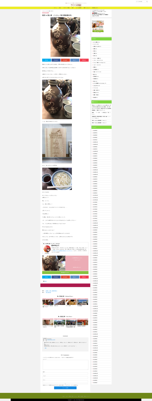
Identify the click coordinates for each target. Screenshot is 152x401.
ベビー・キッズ (96, 64)
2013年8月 (95, 315)
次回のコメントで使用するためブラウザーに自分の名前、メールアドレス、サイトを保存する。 (60, 385)
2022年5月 (95, 135)
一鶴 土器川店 (48, 292)
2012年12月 (95, 334)
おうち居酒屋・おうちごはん (99, 83)
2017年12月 (95, 195)
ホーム (55, 7)
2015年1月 (95, 276)
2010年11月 (95, 375)
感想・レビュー (87, 7)
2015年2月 (95, 273)
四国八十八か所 (96, 46)
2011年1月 (95, 371)
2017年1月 (95, 220)
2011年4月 (95, 364)
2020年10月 (95, 144)
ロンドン (95, 44)
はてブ (75, 60)
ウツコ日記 (76, 5)
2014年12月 (95, 278)
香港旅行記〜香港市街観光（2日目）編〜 (99, 116)
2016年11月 (95, 225)
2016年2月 (95, 246)
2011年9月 (95, 352)
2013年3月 (95, 327)
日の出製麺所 (79, 305)
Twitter (47, 60)
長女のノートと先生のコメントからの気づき (100, 105)
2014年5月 (95, 294)
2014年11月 (95, 280)
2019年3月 (95, 162)
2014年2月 (95, 301)
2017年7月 (95, 206)
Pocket (84, 60)
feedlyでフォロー (66, 272)
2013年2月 (95, 329)
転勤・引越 (96, 94)
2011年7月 (95, 357)
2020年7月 (95, 149)
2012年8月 (95, 341)
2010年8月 (95, 382)
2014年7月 (95, 290)
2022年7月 (95, 132)
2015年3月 (95, 271)
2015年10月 (95, 255)
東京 (94, 51)
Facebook (56, 60)
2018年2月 (95, 190)
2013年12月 (95, 306)
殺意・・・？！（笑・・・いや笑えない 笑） (100, 112)
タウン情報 (95, 42)
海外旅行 (95, 78)
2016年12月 (95, 223)
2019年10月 (95, 151)
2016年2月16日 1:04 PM (51, 339)
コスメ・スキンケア (97, 60)
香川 (46, 281)
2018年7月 (95, 179)
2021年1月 (95, 139)
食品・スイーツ (96, 71)
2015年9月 (95, 257)
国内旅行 (95, 76)
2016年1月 (95, 248)
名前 (44, 371)
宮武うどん (56, 305)
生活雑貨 (95, 69)
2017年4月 (95, 213)
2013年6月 (95, 320)
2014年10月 (95, 283)
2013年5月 (95, 322)
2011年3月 (95, 366)
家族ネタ (95, 92)
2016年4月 (95, 241)
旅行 (73, 7)
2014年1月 (95, 304)
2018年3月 (95, 188)
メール (44, 375)
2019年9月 (95, 153)
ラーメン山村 (68, 305)
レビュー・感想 (96, 58)
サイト (44, 379)
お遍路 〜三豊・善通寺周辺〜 (51, 290)
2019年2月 (95, 165)
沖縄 (94, 53)
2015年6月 (95, 264)
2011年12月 (95, 345)
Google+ (65, 60)
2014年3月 (95, 299)
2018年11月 (95, 172)
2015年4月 (95, 269)
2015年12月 (95, 250)
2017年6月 (95, 209)
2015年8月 (95, 260)
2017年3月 (95, 216)
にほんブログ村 (95, 15)
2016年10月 (95, 227)
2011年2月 (95, 368)
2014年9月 (95, 285)
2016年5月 (95, 239)
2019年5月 (95, 160)
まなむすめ (96, 85)
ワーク (95, 87)
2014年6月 (95, 292)
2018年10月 (95, 174)
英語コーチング (86, 396)
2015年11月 (95, 253)
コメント (45, 359)
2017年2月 (95, 218)
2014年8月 (95, 287)
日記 (60, 7)
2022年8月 (95, 130)
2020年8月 (95, 146)
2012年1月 (95, 343)
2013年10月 (95, 310)
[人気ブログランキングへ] (94, 13)
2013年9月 (95, 313)
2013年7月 (95, 317)
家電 (94, 67)
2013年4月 (95, 324)
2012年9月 (95, 338)
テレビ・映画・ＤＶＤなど (98, 62)
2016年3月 (95, 243)
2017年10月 (95, 199)
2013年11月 (95, 308)
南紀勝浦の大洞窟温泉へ (81, 325)
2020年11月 (95, 142)
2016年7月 (95, 234)
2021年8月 (95, 137)
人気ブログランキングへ (101, 13)
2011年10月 (95, 350)
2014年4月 (95, 297)
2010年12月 (95, 373)
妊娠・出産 (96, 90)
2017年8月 (95, 204)
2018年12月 (95, 169)
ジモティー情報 (66, 7)
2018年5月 (95, 183)
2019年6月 (95, 158)
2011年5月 (95, 361)
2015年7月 (95, 262)
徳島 (94, 48)
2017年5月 (95, 211)
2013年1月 (95, 331)
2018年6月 (95, 181)
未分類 (94, 97)
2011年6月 (95, 359)
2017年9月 (95, 202)
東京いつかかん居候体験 (96, 120)
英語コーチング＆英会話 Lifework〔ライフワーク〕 (62, 250)
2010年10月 (95, 378)
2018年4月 (95, 186)
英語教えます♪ (95, 7)
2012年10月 (95, 336)
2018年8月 (95, 176)
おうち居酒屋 (78, 7)
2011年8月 (95, 354)
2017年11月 (95, 197)
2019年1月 (95, 167)
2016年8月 (95, 232)
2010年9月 (95, 380)
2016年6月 (95, 236)
